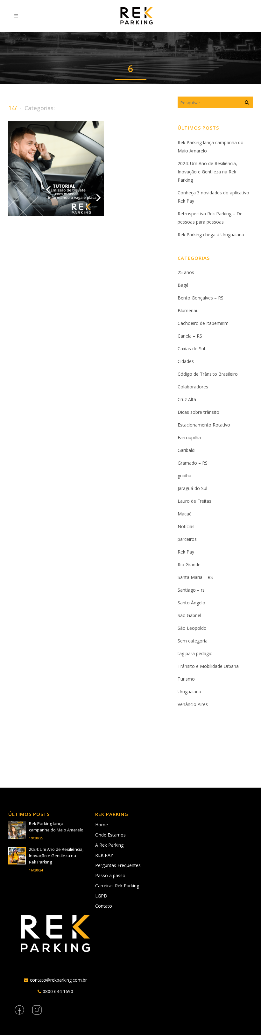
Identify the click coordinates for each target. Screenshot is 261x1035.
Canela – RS (190, 336)
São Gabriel (189, 615)
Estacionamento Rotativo (204, 425)
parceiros (187, 539)
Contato (103, 906)
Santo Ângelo (191, 603)
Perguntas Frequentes (118, 865)
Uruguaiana (189, 692)
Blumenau (188, 310)
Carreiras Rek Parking (117, 886)
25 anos (186, 272)
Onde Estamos (110, 835)
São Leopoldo (192, 628)
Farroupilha (189, 437)
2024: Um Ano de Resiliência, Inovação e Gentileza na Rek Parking (207, 171)
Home (101, 825)
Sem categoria (193, 641)
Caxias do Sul (191, 349)
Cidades (186, 361)
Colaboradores (193, 387)
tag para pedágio (195, 653)
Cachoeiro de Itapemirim (203, 323)
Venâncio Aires (193, 704)
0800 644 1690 (58, 991)
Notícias (186, 526)
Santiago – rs (191, 590)
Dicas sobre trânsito (198, 412)
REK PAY (104, 855)
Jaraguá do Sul (192, 488)
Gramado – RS (193, 463)
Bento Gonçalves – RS (200, 298)
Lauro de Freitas (194, 501)
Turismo (186, 679)
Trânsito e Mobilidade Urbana (208, 666)
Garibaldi (186, 450)
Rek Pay (186, 552)
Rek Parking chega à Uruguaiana (211, 235)
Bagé (183, 285)
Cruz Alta (187, 399)
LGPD (101, 896)
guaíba (184, 476)
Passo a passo (110, 875)
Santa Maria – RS (195, 577)
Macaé (185, 514)
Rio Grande (189, 564)
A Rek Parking (109, 845)
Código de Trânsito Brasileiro (208, 374)
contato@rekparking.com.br (58, 980)
